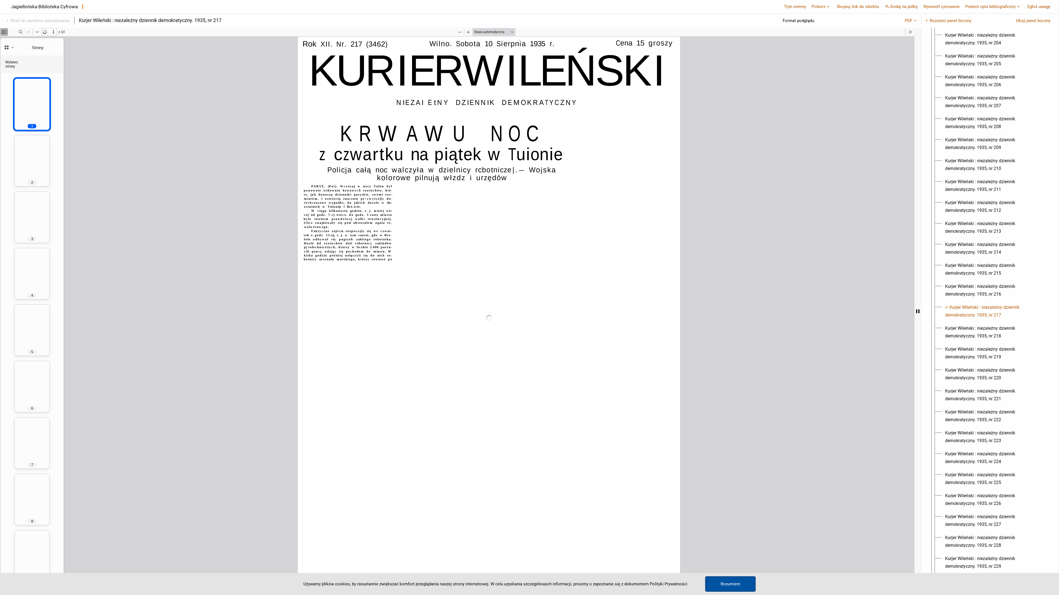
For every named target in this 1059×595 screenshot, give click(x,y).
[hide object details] (917, 311)
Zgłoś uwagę (1038, 6)
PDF (908, 20)
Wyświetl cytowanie (941, 6)
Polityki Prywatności (668, 584)
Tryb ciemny (795, 6)
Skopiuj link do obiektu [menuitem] (858, 6)
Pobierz (818, 6)
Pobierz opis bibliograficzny (990, 6)
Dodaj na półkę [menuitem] (904, 6)
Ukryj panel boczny (1033, 20)
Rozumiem (730, 584)
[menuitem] (995, 39)
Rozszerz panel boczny (950, 20)
